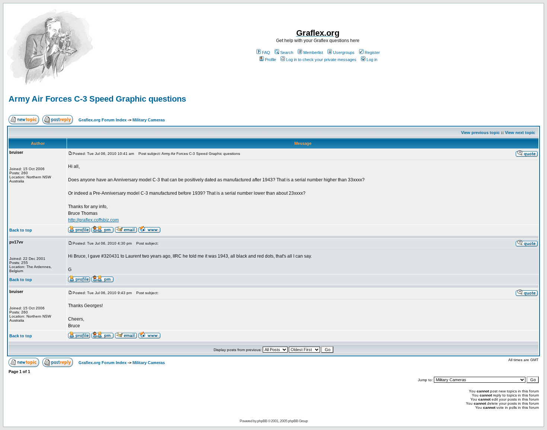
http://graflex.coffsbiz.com (93, 220)
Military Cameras (148, 120)
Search (286, 52)
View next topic (520, 132)
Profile (270, 59)
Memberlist (313, 52)
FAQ (266, 52)
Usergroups (344, 52)
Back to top (20, 230)
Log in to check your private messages (321, 59)
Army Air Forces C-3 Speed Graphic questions (97, 98)
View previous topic (480, 132)
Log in (372, 59)
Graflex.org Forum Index (103, 120)
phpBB (262, 421)
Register (372, 52)
